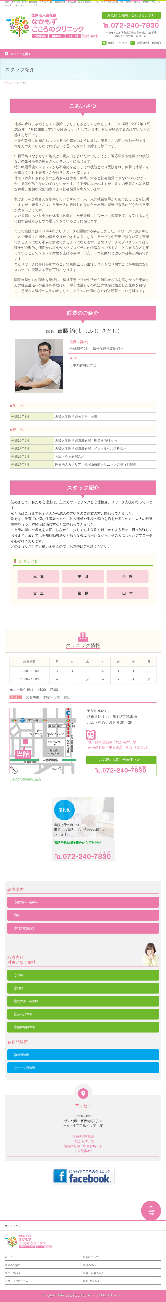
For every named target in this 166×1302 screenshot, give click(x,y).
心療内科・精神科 (26, 902)
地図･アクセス (91, 1281)
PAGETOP (151, 1210)
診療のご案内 (13, 1265)
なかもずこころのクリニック (81, 1295)
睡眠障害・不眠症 (26, 1001)
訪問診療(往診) (24, 928)
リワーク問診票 (24, 1068)
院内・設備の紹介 (93, 1273)
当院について (91, 1257)
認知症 (18, 988)
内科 (17, 915)
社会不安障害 (23, 1014)
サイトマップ (13, 1225)
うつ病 (18, 975)
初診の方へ (89, 1265)
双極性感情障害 (24, 1027)
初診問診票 (21, 1055)
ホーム (9, 1257)
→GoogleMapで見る (25, 779)
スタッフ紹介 (13, 1273)
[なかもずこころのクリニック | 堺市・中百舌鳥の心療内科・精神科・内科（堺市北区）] (52, 34)
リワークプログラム (16, 1281)
